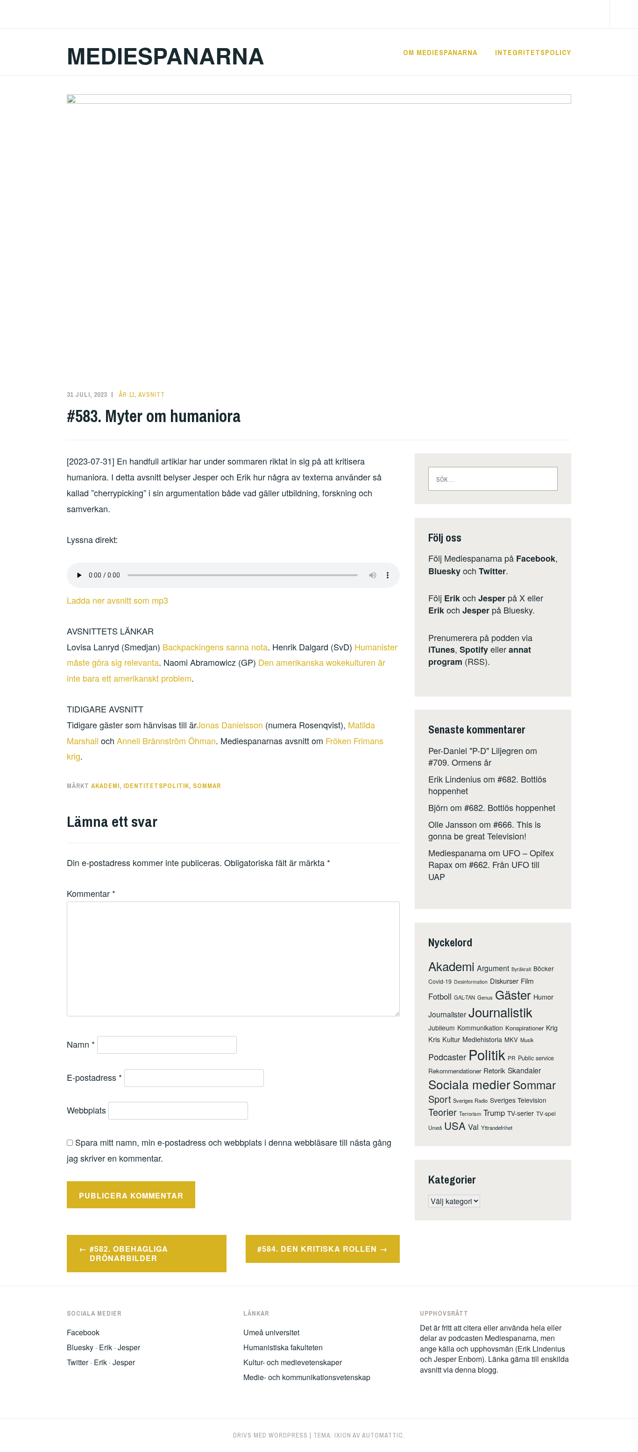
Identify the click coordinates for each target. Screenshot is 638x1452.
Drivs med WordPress (270, 1435)
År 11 (127, 394)
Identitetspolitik (156, 786)
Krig (552, 1027)
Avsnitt (151, 394)
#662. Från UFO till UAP (483, 870)
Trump (494, 1112)
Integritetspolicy (533, 52)
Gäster (513, 994)
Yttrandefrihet (496, 1127)
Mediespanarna (165, 55)
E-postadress (94, 1077)
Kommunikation (480, 1027)
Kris (434, 1039)
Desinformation (471, 981)
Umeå (435, 1127)
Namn (81, 1044)
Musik (527, 1039)
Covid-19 (440, 981)
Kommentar (91, 893)
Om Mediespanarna (440, 52)
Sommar (207, 786)
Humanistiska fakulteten (283, 1347)
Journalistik (500, 1011)
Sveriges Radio (470, 1100)
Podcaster (447, 1056)
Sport (439, 1099)
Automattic (382, 1435)
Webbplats (86, 1110)
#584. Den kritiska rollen (317, 1248)
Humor (543, 996)
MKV (511, 1039)
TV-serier (520, 1113)
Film (527, 981)
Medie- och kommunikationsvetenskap (306, 1377)
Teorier (442, 1112)
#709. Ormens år (459, 762)
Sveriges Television (518, 1100)
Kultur (451, 1039)
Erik (452, 598)
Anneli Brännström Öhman (166, 740)
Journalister (447, 1014)
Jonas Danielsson (230, 725)
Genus (485, 997)
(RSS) (479, 655)
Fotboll (440, 996)
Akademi (105, 786)
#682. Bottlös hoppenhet (509, 807)
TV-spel (546, 1113)
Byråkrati (521, 969)
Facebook (535, 558)
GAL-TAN (464, 997)
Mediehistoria (482, 1039)
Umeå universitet (271, 1332)
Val (473, 1126)
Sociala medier (469, 1084)
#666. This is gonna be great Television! (484, 830)
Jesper (491, 598)
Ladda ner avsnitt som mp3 (117, 600)
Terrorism (470, 1113)
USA (455, 1125)
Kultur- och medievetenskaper (292, 1362)
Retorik (494, 1070)
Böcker (543, 968)
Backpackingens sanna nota (215, 647)
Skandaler (524, 1070)
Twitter (492, 571)
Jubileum (441, 1027)
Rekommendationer (454, 1070)
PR (512, 1058)
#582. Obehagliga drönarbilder (129, 1253)
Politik (486, 1054)
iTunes (441, 649)
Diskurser (504, 981)
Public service (536, 1058)
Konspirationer (524, 1027)
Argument (493, 968)
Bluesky (444, 571)
